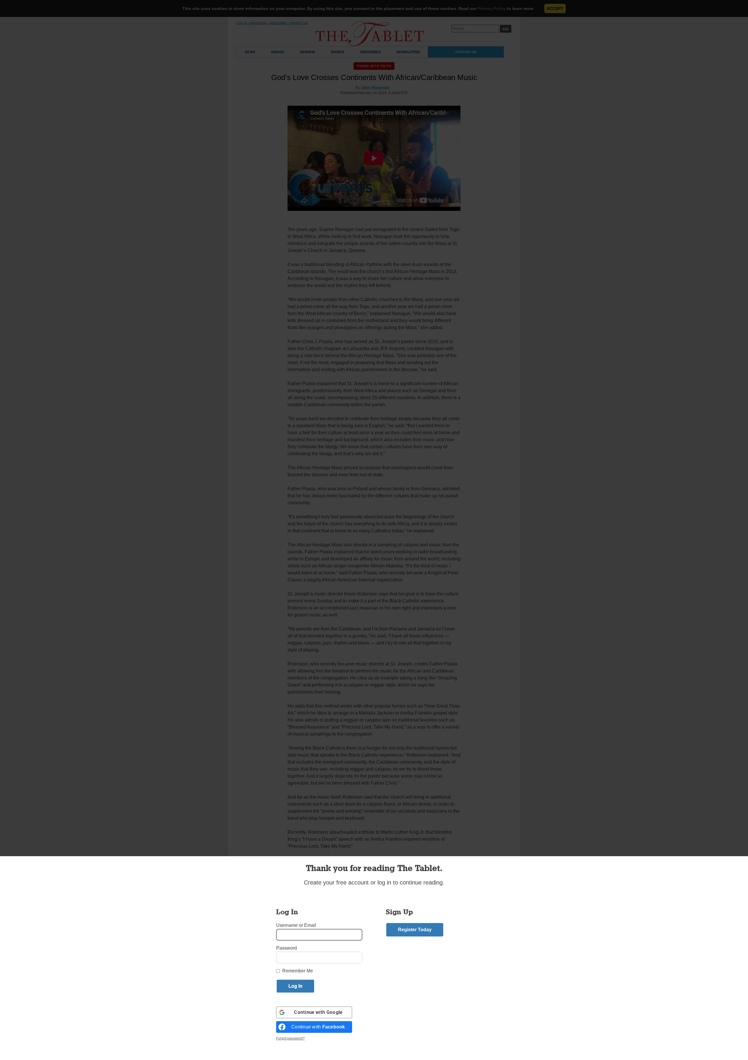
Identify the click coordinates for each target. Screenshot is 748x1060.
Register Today (415, 929)
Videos (277, 52)
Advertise (258, 23)
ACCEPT (555, 8)
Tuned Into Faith (374, 66)
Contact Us (298, 23)
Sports (337, 52)
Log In (242, 23)
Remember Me (297, 970)
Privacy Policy (492, 8)
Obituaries (370, 52)
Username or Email (296, 925)
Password (286, 948)
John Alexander (375, 87)
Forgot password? (290, 1038)
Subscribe (277, 23)
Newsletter (408, 52)
